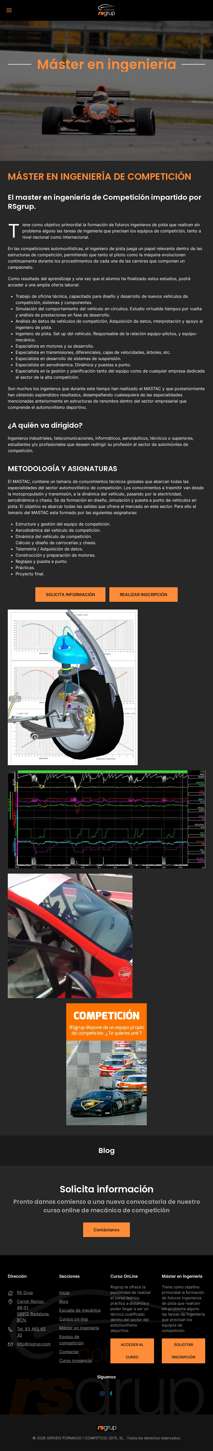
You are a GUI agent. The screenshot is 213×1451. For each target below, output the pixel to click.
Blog (63, 1301)
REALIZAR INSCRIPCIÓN (143, 594)
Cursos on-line (73, 1319)
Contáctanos (106, 1229)
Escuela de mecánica (80, 1310)
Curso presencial (75, 1360)
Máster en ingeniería (79, 1327)
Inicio (64, 1292)
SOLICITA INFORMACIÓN (70, 594)
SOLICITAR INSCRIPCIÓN (183, 1350)
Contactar (69, 1351)
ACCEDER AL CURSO (132, 1350)
